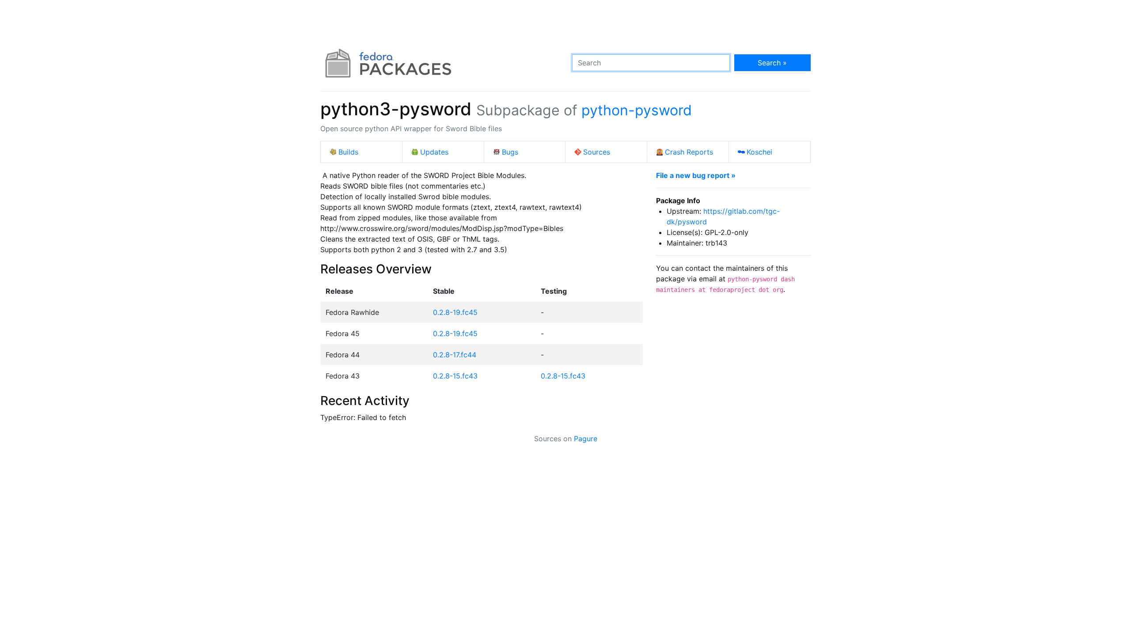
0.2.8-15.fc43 (455, 375)
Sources (596, 152)
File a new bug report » (696, 175)
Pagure (585, 438)
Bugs (510, 152)
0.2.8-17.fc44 (454, 354)
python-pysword (636, 110)
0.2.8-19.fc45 (455, 312)
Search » (772, 62)
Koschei (759, 152)
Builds (348, 152)
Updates (434, 152)
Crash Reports (689, 152)
